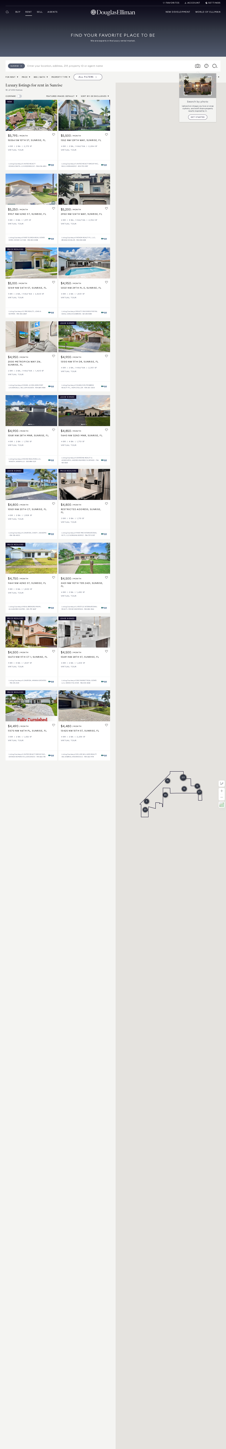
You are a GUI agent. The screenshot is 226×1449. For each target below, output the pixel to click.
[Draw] (222, 784)
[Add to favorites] (54, 135)
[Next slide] (53, 115)
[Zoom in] (222, 791)
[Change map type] (222, 805)
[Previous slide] (9, 115)
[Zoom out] (222, 797)
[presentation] (31, 115)
